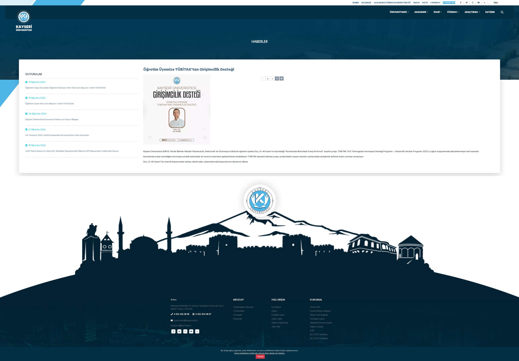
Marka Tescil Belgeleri (319, 315)
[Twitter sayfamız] (467, 3)
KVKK (312, 330)
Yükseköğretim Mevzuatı (243, 307)
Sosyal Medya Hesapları (320, 311)
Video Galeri (277, 318)
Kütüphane (276, 307)
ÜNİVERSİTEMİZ (398, 12)
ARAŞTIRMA (471, 12)
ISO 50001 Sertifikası (319, 338)
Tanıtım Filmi (315, 307)
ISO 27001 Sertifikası (318, 334)
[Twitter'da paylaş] (282, 78)
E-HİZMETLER (449, 2)
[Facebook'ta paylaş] (277, 78)
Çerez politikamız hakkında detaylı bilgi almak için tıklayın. (259, 353)
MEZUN (416, 2)
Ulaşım (274, 311)
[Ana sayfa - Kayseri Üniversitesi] (23, 19)
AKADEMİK (420, 12)
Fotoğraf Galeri (278, 315)
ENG (496, 2)
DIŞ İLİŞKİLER (366, 2)
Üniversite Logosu (317, 318)
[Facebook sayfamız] (461, 3)
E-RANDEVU (435, 2)
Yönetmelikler (238, 311)
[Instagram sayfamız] (473, 3)
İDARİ (437, 12)
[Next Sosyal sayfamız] (485, 3)
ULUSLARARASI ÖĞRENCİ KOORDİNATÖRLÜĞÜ (392, 2)
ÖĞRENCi (452, 12)
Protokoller (237, 318)
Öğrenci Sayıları (316, 326)
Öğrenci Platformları (280, 322)
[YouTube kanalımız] (479, 3)
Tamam (260, 356)
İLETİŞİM (490, 12)
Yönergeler (237, 315)
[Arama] (502, 12)
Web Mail (276, 326)
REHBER (356, 2)
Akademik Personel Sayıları (321, 322)
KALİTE (425, 2)
